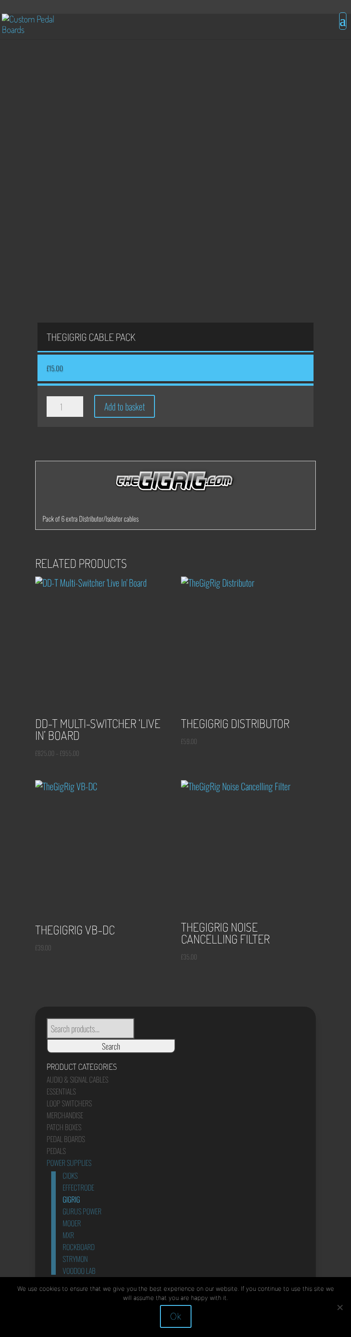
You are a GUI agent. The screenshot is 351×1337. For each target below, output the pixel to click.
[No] (339, 1307)
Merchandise (65, 1115)
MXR (68, 1234)
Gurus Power (82, 1211)
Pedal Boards (66, 1138)
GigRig (71, 1199)
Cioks (70, 1175)
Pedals (56, 1150)
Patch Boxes (64, 1126)
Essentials (61, 1091)
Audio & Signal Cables (77, 1079)
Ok (175, 1316)
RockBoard (79, 1246)
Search (111, 1046)
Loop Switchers (69, 1103)
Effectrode (78, 1187)
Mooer (72, 1223)
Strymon (75, 1258)
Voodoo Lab (79, 1270)
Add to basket (124, 406)
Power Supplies (69, 1162)
